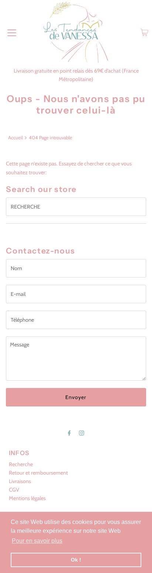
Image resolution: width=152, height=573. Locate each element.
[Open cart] (144, 32)
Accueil (15, 137)
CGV (14, 489)
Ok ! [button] (76, 560)
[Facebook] (69, 433)
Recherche (21, 464)
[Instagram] (81, 433)
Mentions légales (27, 498)
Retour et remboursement (38, 472)
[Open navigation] (12, 32)
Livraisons (20, 481)
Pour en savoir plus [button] (37, 541)
